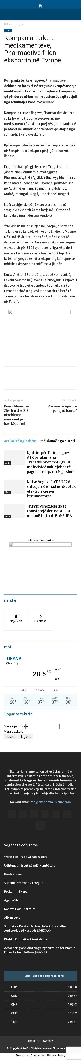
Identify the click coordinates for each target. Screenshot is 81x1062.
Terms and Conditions (30, 1055)
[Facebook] (8, 381)
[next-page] (7, 526)
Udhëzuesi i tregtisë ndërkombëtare (29, 865)
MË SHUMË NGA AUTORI (57, 441)
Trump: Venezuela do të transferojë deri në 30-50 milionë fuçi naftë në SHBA (49, 511)
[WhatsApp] (37, 381)
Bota (7, 492)
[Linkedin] (45, 814)
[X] (18, 381)
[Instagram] (34, 814)
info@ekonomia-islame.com (50, 802)
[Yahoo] (40, 825)
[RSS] (56, 814)
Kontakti (48, 1041)
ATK (7, 463)
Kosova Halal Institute (20, 909)
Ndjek (16, 613)
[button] (7, 14)
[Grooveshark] (23, 814)
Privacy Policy (56, 1055)
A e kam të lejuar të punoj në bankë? (62, 408)
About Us (33, 1041)
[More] (46, 381)
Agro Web (11, 900)
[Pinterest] (27, 381)
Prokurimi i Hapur (16, 891)
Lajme (20, 24)
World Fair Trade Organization (25, 857)
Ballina (8, 24)
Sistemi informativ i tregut (23, 883)
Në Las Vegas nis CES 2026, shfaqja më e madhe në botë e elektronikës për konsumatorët (51, 489)
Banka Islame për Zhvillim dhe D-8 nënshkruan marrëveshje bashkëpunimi (16, 415)
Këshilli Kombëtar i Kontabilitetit (27, 939)
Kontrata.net (13, 874)
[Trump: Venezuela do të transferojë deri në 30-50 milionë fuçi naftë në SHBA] (14, 511)
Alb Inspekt (12, 918)
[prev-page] (5, 526)
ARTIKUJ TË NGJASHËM (20, 441)
